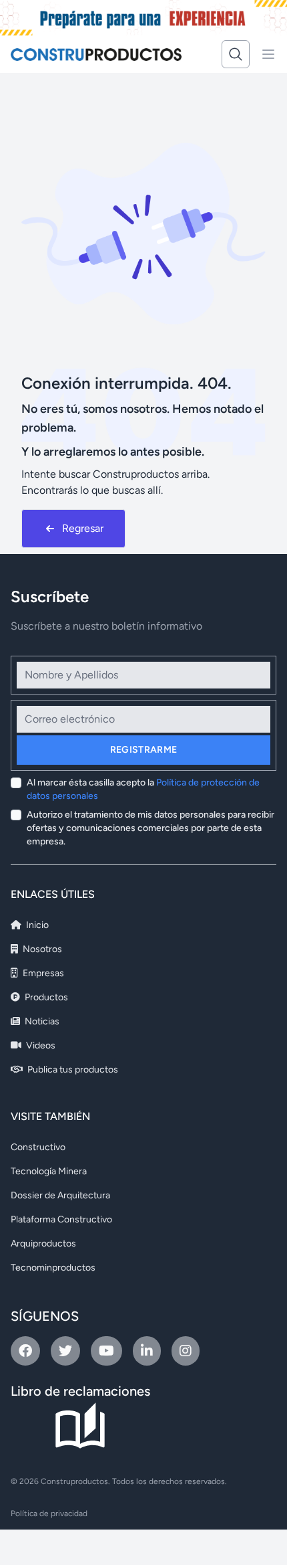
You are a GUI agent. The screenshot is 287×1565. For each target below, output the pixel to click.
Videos (39, 1045)
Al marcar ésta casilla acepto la (143, 789)
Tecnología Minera (49, 1171)
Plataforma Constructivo (61, 1219)
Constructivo (38, 1147)
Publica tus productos (71, 1069)
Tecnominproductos (53, 1267)
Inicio (36, 925)
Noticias (41, 1021)
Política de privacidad (49, 1513)
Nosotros (41, 949)
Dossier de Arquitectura (60, 1195)
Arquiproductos (43, 1243)
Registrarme (144, 749)
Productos (45, 997)
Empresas (42, 973)
